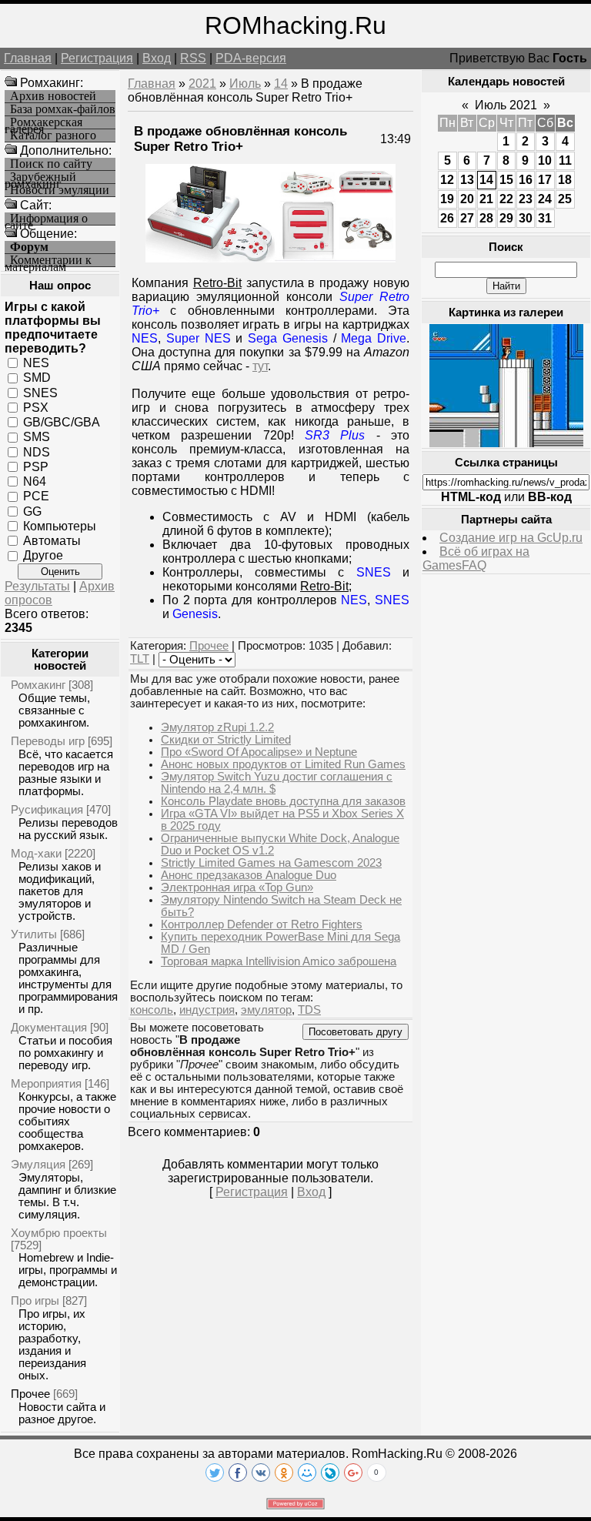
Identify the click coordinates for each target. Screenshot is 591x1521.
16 (526, 179)
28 (486, 218)
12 (447, 179)
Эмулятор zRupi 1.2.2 (217, 727)
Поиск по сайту (51, 164)
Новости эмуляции (59, 190)
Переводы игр (48, 740)
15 (506, 179)
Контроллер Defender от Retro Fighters (261, 924)
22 (506, 199)
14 (281, 83)
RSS (193, 58)
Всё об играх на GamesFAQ (475, 558)
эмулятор (266, 1010)
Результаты (37, 586)
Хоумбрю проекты (59, 1232)
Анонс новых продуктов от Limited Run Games (283, 764)
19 (447, 199)
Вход (156, 58)
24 (545, 199)
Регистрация (97, 58)
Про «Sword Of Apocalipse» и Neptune (259, 752)
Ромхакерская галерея (43, 122)
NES (36, 362)
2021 (202, 83)
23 (526, 199)
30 (526, 218)
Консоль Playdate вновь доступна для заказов (283, 801)
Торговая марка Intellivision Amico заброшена (278, 961)
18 (565, 179)
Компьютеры (59, 526)
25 (565, 199)
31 (545, 218)
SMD (37, 377)
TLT (139, 659)
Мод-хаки (36, 853)
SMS (36, 436)
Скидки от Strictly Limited (226, 740)
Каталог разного (53, 135)
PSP (35, 466)
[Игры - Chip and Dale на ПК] (506, 443)
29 (506, 218)
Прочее (30, 1393)
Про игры (35, 1300)
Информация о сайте (46, 219)
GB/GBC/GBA (61, 422)
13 (467, 179)
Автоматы (52, 540)
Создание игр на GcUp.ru (511, 537)
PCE (36, 496)
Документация (49, 1027)
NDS (36, 451)
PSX (35, 407)
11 (565, 160)
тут (260, 366)
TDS (309, 1010)
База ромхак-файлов (62, 109)
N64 (34, 481)
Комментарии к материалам (48, 260)
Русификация (47, 809)
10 (545, 160)
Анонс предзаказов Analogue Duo (248, 875)
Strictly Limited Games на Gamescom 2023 (271, 863)
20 (467, 199)
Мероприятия (46, 1083)
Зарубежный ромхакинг (40, 177)
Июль (245, 83)
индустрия (207, 1010)
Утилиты (34, 934)
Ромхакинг (38, 684)
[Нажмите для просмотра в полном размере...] (270, 258)
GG (32, 510)
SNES (40, 392)
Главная (28, 58)
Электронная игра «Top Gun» (237, 887)
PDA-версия (250, 58)
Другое (43, 555)
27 (467, 218)
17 (545, 179)
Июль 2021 (506, 105)
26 (447, 218)
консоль (151, 1010)
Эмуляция (38, 1164)
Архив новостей (53, 96)
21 (486, 199)
